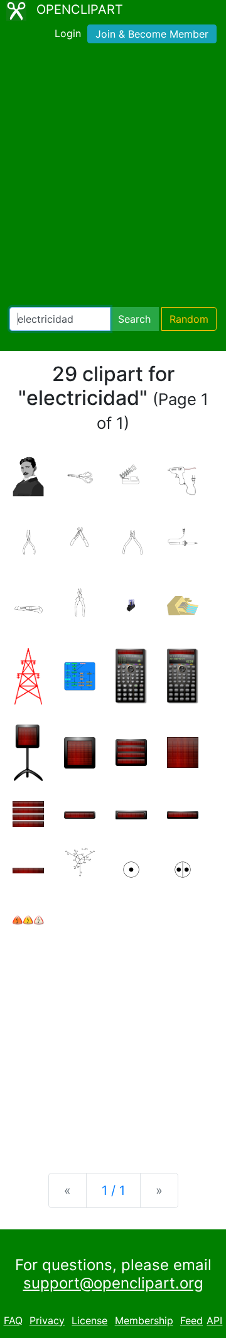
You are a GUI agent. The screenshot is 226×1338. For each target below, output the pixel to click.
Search (134, 319)
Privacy (47, 1320)
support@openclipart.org (113, 1283)
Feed (191, 1320)
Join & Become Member (151, 34)
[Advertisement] (113, 178)
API (214, 1320)
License (89, 1320)
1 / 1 (113, 1190)
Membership (144, 1320)
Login (68, 33)
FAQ (13, 1320)
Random (189, 319)
